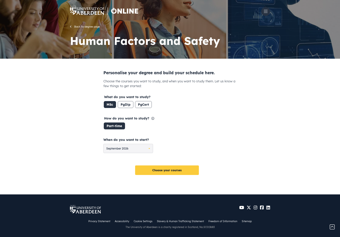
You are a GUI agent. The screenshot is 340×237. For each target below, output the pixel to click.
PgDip (126, 105)
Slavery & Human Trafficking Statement (180, 221)
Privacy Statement (99, 221)
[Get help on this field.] (153, 118)
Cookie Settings (143, 221)
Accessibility (122, 221)
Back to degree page (87, 26)
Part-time (114, 126)
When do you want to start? (126, 140)
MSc (110, 105)
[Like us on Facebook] (262, 207)
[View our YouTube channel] (241, 207)
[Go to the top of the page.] (332, 226)
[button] (265, 11)
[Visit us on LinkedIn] (268, 207)
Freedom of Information (222, 221)
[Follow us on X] (249, 207)
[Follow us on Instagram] (255, 207)
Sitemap (247, 221)
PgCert (143, 105)
